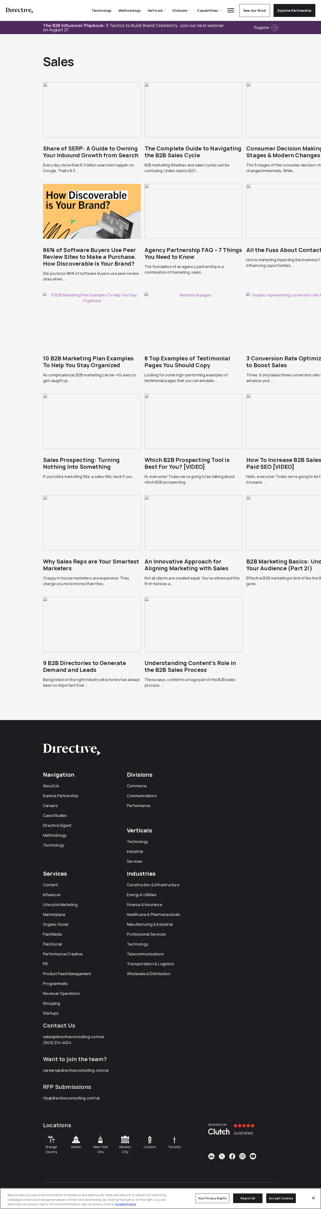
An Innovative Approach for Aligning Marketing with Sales (186, 564)
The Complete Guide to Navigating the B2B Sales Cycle (193, 151)
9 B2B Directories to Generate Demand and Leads (84, 666)
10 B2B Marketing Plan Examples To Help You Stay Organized (88, 361)
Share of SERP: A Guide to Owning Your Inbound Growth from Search (90, 151)
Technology (102, 10)
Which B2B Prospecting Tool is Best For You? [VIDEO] (187, 463)
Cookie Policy (125, 1204)
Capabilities (207, 10)
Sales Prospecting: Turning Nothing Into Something (81, 463)
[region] (160, 1198)
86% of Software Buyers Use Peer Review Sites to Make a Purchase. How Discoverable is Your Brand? (89, 256)
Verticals (155, 10)
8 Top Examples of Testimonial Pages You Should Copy (187, 361)
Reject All (248, 1198)
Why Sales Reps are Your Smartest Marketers (91, 564)
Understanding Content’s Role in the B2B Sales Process (190, 666)
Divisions (180, 10)
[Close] (313, 1198)
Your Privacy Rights (212, 1198)
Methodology (129, 10)
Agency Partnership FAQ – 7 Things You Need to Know (193, 253)
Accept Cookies (281, 1198)
